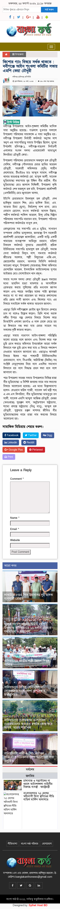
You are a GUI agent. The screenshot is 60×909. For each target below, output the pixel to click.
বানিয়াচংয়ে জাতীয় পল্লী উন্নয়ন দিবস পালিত (26, 663)
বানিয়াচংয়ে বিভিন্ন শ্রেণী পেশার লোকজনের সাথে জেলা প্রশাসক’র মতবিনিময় (24, 691)
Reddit (30, 442)
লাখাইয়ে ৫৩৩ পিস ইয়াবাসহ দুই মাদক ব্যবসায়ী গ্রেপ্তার (28, 597)
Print (10, 457)
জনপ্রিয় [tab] (30, 776)
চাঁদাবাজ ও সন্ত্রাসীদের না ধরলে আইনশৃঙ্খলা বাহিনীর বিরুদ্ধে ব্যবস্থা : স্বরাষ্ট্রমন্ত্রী (37, 784)
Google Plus (15, 449)
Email (14, 529)
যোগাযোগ (47, 843)
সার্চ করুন (49, 9)
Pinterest (37, 449)
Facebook (12, 435)
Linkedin (12, 442)
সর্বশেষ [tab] (30, 769)
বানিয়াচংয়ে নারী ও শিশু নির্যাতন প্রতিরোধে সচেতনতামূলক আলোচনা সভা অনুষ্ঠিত (29, 757)
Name (14, 518)
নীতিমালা (12, 843)
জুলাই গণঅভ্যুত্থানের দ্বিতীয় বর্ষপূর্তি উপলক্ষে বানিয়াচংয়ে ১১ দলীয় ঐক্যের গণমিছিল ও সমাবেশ (27, 628)
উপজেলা (19, 54)
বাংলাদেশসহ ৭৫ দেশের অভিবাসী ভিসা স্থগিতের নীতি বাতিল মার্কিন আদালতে (38, 796)
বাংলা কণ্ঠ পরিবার (29, 843)
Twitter (32, 435)
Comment (17, 479)
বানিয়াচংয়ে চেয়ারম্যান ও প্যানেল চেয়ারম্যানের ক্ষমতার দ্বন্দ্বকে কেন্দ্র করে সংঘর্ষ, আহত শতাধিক (28, 724)
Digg (49, 435)
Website (15, 540)
